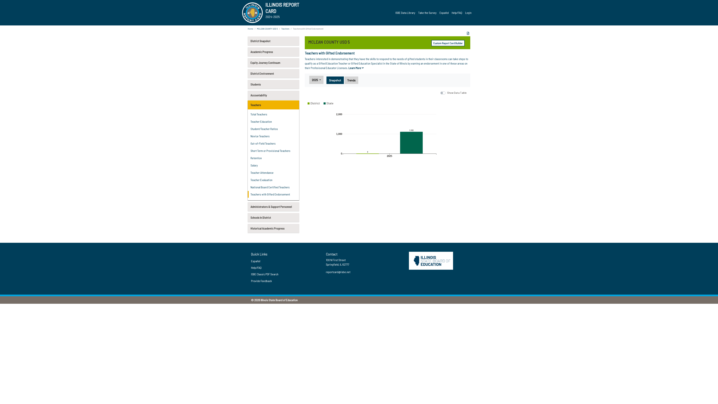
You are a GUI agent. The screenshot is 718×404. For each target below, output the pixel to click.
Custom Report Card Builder (448, 43)
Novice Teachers (260, 136)
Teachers (256, 105)
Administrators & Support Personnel (271, 206)
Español (444, 12)
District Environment (262, 73)
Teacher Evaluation (261, 180)
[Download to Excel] (468, 33)
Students (256, 84)
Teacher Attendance (262, 172)
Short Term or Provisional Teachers (270, 150)
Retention (256, 158)
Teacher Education (261, 121)
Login (468, 12)
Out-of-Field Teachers (263, 143)
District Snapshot (260, 41)
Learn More (355, 68)
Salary (254, 165)
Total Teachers (259, 114)
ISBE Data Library (405, 12)
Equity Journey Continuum (265, 62)
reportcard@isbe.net (338, 272)
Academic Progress (262, 51)
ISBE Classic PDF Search (264, 274)
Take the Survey (427, 12)
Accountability (259, 95)
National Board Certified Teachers (270, 187)
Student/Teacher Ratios (264, 129)
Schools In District (261, 217)
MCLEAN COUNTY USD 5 (267, 28)
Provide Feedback (261, 281)
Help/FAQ (457, 12)
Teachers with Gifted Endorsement (270, 194)
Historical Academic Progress (268, 228)
